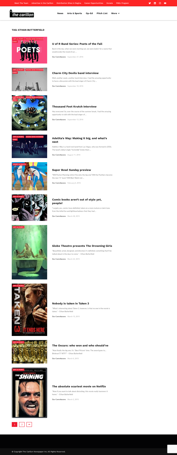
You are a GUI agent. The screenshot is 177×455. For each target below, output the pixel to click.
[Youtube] (165, 3)
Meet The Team (21, 3)
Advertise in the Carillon (42, 3)
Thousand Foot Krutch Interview (74, 106)
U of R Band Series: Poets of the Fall (77, 43)
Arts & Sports (18, 39)
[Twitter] (150, 3)
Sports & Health (19, 164)
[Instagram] (160, 3)
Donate (109, 3)
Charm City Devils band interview (75, 73)
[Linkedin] (155, 3)
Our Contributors (59, 57)
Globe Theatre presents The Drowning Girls (82, 245)
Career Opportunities (93, 3)
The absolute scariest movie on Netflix (79, 386)
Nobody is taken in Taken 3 (70, 303)
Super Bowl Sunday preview (71, 170)
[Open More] (119, 13)
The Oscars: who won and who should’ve (80, 345)
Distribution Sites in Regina (69, 3)
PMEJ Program (122, 3)
